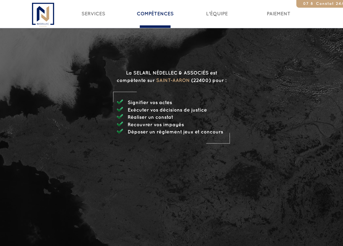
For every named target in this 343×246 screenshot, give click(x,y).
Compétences (155, 14)
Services (93, 14)
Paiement (278, 14)
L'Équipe (217, 14)
